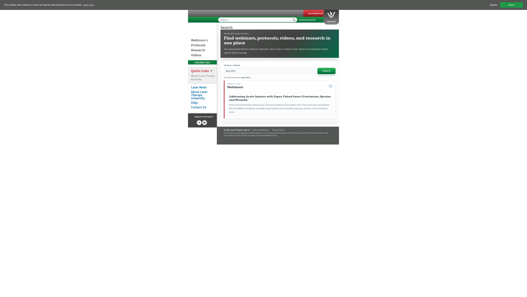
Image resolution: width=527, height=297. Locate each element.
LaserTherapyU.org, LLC (200, 20)
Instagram (204, 122)
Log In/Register (315, 13)
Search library (232, 65)
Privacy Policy (278, 130)
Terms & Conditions (260, 130)
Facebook (199, 122)
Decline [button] (493, 5)
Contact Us (198, 107)
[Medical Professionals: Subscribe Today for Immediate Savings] (202, 62)
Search (326, 71)
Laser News (199, 87)
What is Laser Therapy (203, 75)
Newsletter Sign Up (204, 117)
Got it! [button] (512, 5)
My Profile (196, 79)
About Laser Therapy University (199, 95)
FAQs (194, 103)
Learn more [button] (88, 5)
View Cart (331, 21)
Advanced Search (307, 20)
